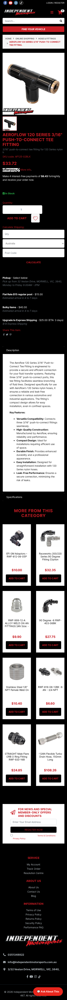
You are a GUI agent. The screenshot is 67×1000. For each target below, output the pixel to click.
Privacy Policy (19, 838)
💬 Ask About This (48, 991)
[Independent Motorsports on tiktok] (21, 3)
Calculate (33, 262)
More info (25, 169)
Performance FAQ (33, 927)
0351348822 (16, 954)
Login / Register (55, 3)
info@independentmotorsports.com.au (32, 962)
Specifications (14, 497)
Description (12, 350)
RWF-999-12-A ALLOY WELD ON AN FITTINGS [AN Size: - (17, 623)
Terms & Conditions (46, 835)
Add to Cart (17, 218)
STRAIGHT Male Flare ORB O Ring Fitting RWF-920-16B (17, 756)
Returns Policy (34, 918)
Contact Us (33, 891)
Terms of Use (33, 910)
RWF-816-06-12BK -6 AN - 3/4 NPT (50, 688)
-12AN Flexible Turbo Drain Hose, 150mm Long (50, 756)
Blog (33, 895)
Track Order (33, 868)
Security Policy (33, 923)
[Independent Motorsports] (19, 12)
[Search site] (61, 21)
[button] (35, 218)
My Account (33, 864)
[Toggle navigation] (51, 12)
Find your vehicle (33, 29)
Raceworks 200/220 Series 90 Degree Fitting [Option (50, 556)
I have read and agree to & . (32, 837)
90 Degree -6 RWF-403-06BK (50, 622)
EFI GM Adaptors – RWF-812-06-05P (16, 555)
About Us (33, 887)
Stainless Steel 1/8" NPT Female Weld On (17, 688)
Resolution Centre (33, 873)
